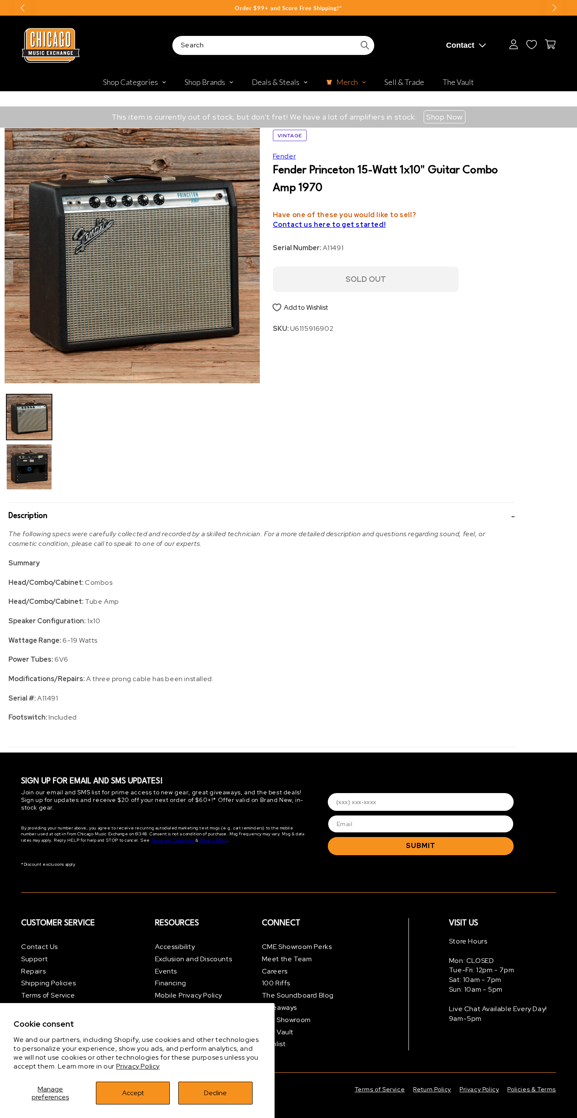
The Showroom (286, 1019)
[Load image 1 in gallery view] (29, 417)
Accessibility (175, 946)
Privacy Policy (138, 1066)
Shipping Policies (48, 983)
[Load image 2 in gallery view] (29, 467)
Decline (215, 1092)
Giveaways (279, 1007)
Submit (420, 845)
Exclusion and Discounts (193, 958)
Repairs (33, 971)
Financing (170, 983)
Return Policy (432, 1089)
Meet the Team (287, 958)
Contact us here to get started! (329, 224)
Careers (275, 971)
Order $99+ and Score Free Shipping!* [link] (288, 8)
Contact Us (39, 946)
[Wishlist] (531, 44)
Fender (284, 156)
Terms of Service (48, 995)
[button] (261, 516)
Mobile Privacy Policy (189, 995)
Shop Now (444, 117)
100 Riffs (276, 983)
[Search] (365, 45)
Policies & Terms (531, 1089)
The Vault (278, 1032)
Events (166, 971)
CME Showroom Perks (297, 946)
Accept (133, 1092)
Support (34, 958)
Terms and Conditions (173, 840)
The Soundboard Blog (298, 995)
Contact (460, 45)
